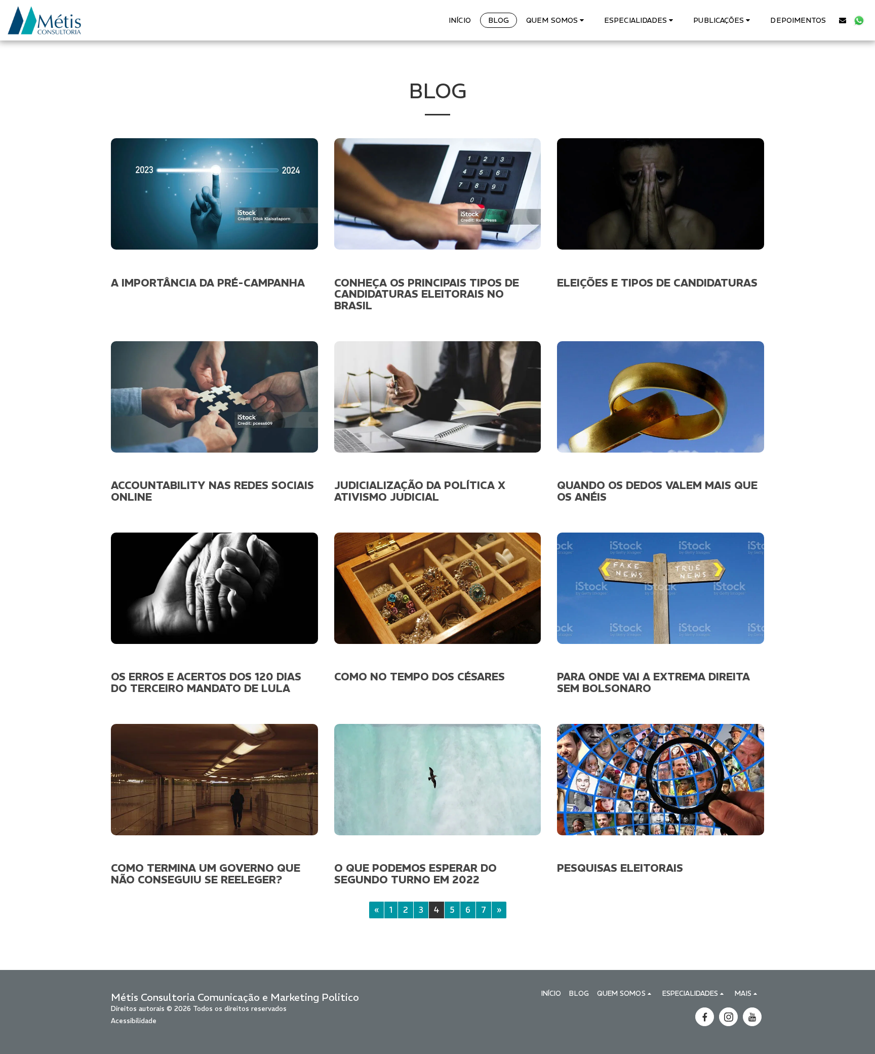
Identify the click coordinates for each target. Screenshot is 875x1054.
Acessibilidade (133, 1021)
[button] (556, 20)
